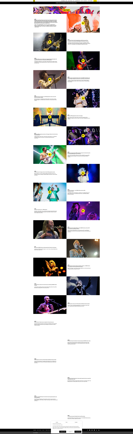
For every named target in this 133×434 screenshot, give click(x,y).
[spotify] (99, 430)
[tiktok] (96, 430)
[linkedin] (94, 430)
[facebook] (87, 430)
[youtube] (92, 430)
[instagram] (90, 430)
